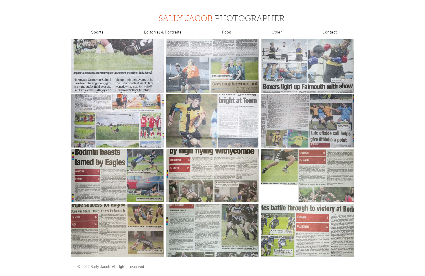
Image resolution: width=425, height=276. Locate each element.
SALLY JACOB (185, 19)
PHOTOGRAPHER (249, 19)
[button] (117, 66)
